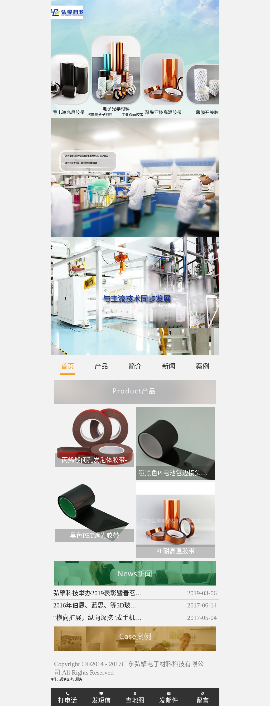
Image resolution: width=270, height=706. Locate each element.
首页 (67, 366)
